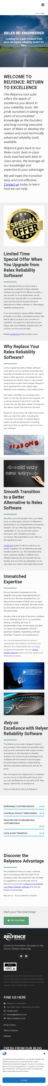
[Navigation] (42, 5)
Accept (24, 1080)
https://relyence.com (16, 1018)
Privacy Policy (10, 1025)
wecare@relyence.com (17, 1014)
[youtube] (21, 956)
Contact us (11, 184)
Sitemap (7, 1036)
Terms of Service (11, 1030)
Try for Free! (17, 920)
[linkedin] (26, 956)
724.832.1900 (12, 1011)
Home (37, 13)
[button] (44, 1053)
